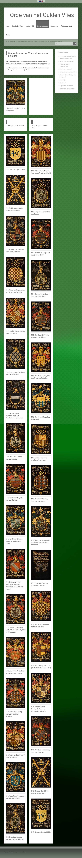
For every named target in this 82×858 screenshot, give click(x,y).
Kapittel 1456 (30, 26)
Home (7, 26)
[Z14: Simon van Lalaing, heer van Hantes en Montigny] (15, 693)
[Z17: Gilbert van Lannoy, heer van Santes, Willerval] (15, 818)
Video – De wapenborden (67, 61)
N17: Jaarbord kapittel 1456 (41, 832)
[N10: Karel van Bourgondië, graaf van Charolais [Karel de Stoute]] (41, 521)
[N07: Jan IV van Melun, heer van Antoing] (41, 398)
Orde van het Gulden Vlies (42, 15)
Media (8, 35)
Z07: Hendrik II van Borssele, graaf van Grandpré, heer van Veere (14, 415)
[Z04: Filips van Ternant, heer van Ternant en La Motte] (15, 272)
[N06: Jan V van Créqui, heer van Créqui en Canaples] (41, 357)
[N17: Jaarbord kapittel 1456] (41, 814)
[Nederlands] (40, 1)
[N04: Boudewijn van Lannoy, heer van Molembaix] (41, 275)
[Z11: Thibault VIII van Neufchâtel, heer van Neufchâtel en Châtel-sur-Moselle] (15, 564)
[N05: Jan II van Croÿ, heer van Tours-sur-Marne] (41, 316)
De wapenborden (42, 26)
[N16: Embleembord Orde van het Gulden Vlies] (41, 772)
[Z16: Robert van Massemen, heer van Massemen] (15, 777)
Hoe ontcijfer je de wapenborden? (65, 65)
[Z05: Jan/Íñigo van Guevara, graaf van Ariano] (15, 313)
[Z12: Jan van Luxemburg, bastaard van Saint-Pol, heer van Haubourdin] (15, 609)
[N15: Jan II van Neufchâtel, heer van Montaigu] (41, 731)
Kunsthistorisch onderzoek (67, 88)
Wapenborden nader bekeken (68, 72)
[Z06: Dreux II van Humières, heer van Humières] (15, 354)
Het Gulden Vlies (17, 26)
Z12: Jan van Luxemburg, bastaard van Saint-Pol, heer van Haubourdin (15, 630)
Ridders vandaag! (66, 26)
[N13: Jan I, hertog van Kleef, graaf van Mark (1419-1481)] (41, 647)
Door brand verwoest (66, 69)
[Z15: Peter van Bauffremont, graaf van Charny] (15, 736)
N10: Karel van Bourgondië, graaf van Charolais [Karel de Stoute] (40, 542)
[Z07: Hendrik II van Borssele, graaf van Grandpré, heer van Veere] (15, 395)
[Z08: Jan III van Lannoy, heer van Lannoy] (15, 438)
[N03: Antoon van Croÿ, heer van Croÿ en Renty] (41, 234)
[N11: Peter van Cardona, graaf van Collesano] (41, 565)
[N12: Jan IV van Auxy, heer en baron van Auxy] (41, 606)
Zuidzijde (62, 83)
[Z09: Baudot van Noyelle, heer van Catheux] (15, 479)
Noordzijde (63, 80)
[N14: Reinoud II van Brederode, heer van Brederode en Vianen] (41, 688)
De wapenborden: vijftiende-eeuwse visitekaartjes (28, 41)
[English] (42, 1)
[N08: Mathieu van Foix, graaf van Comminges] (41, 439)
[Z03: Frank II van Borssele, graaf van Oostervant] (15, 231)
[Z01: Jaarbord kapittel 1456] (15, 151)
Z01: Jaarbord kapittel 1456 (15, 170)
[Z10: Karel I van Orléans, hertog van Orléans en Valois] (15, 520)
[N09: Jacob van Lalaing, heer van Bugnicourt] (41, 480)
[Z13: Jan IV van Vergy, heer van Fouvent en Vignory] (15, 652)
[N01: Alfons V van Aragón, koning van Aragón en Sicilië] (41, 151)
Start (13, 41)
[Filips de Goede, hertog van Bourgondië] (15, 92)
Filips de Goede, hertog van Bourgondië (67, 76)
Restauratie (54, 26)
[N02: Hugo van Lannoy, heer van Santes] (41, 193)
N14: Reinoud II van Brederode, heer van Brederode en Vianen (38, 709)
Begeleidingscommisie (66, 85)
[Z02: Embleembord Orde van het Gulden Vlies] (15, 190)
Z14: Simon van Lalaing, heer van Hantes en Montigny (14, 714)
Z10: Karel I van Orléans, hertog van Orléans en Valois (14, 541)
